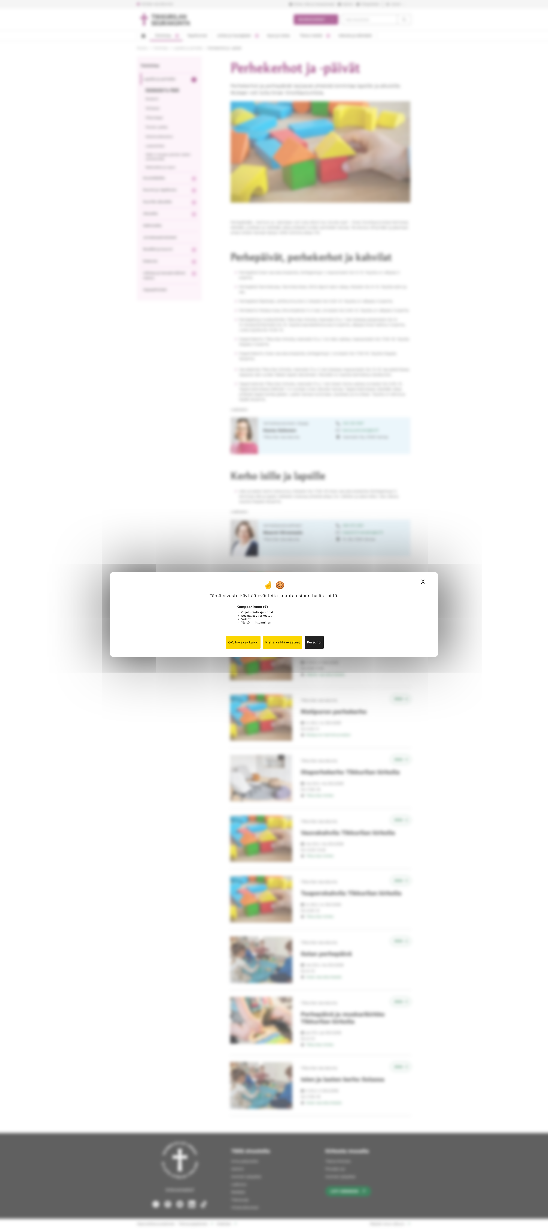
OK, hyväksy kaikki (243, 642)
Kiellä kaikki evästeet (282, 642)
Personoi (314, 642)
